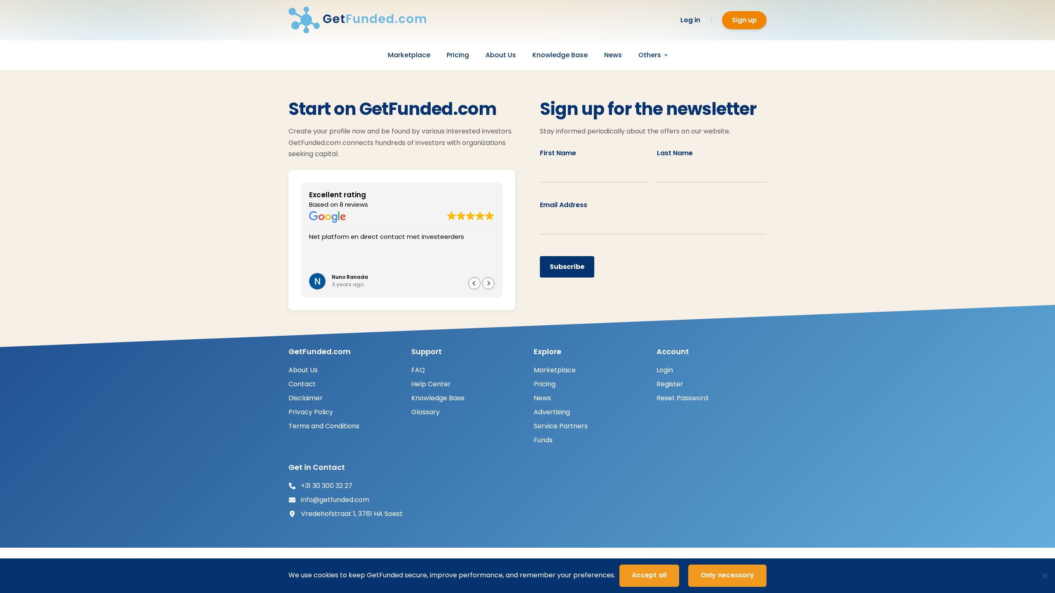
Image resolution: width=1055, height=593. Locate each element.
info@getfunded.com (335, 499)
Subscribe (567, 266)
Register (669, 384)
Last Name (675, 153)
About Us (500, 55)
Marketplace (409, 55)
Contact (302, 384)
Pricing (458, 55)
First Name (558, 153)
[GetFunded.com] (362, 20)
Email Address (563, 205)
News (613, 55)
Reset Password (682, 398)
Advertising (552, 412)
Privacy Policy (310, 412)
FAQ (418, 370)
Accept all (649, 575)
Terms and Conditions (323, 426)
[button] (474, 283)
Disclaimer (305, 398)
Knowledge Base (560, 55)
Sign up (744, 20)
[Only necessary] (1045, 576)
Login (664, 370)
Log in (690, 20)
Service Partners (561, 426)
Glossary (425, 412)
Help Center (431, 384)
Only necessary (728, 575)
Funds (543, 440)
